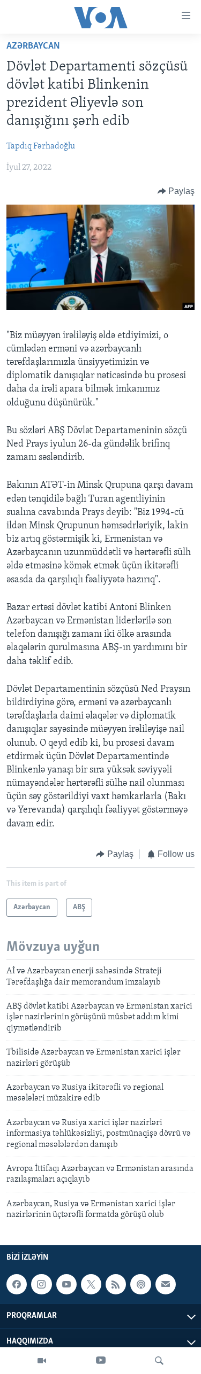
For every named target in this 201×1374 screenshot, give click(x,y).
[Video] (42, 1360)
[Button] (176, 191)
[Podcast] (140, 1284)
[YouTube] (100, 1360)
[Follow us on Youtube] (66, 1284)
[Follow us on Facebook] (16, 1284)
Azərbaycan (33, 46)
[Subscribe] (165, 1284)
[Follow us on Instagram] (41, 1284)
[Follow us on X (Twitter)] (91, 1284)
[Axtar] (159, 1360)
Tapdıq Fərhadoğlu (40, 146)
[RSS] (116, 1284)
